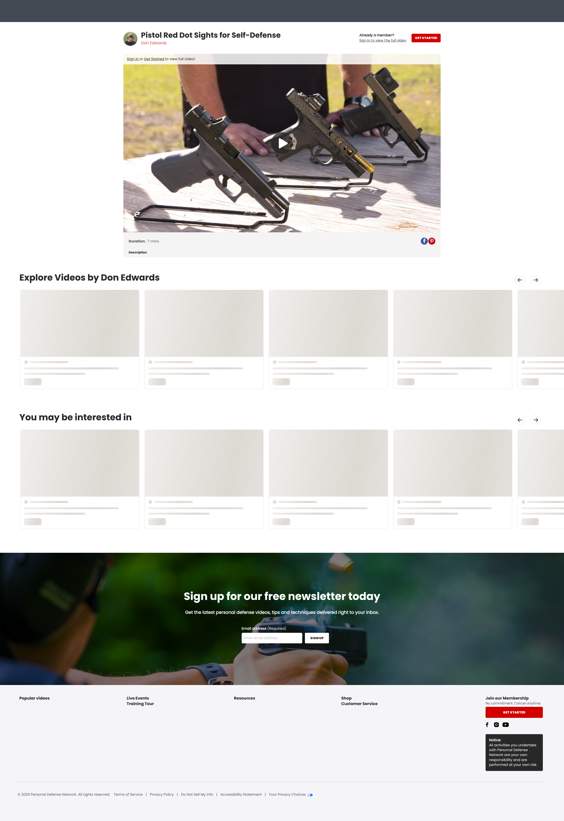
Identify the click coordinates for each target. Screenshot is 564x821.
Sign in (133, 58)
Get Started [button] (514, 712)
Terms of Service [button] (128, 794)
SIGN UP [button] (317, 638)
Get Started (154, 58)
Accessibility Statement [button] (241, 794)
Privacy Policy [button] (162, 794)
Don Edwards (154, 43)
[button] (382, 38)
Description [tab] (138, 252)
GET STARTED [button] (426, 38)
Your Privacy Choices (287, 794)
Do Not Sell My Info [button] (197, 794)
